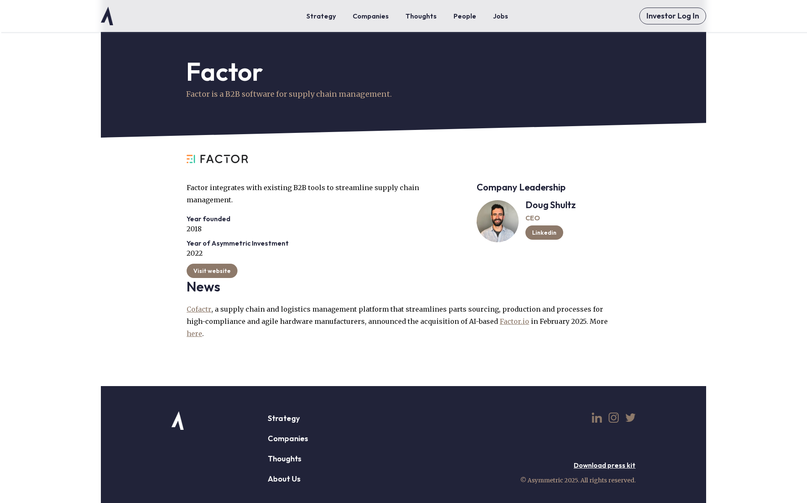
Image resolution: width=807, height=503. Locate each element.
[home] (107, 16)
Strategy (284, 418)
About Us (284, 479)
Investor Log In (672, 16)
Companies (288, 438)
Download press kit (605, 465)
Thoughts (284, 458)
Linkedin (544, 232)
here (194, 333)
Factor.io (514, 321)
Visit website (212, 271)
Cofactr (199, 309)
